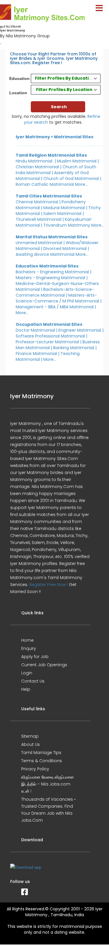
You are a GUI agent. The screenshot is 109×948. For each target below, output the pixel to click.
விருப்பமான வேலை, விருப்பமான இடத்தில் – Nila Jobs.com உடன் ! (47, 784)
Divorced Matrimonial (65, 248)
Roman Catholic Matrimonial (45, 184)
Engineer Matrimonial (79, 330)
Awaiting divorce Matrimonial (45, 254)
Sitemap (30, 736)
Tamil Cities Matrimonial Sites (49, 196)
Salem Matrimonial (62, 213)
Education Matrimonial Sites (47, 266)
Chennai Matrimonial (37, 202)
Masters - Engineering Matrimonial (50, 278)
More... (81, 184)
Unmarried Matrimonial (39, 243)
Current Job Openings (44, 665)
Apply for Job (35, 657)
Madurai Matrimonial (64, 208)
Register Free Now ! (48, 584)
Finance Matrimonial (36, 353)
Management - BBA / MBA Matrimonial (55, 307)
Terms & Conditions (41, 761)
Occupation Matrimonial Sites (49, 324)
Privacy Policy (35, 769)
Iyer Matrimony (33, 137)
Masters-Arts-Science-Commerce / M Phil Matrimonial (57, 298)
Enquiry (28, 648)
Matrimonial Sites (73, 137)
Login (26, 673)
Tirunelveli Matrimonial (38, 219)
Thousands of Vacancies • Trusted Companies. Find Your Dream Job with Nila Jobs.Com (48, 809)
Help (25, 689)
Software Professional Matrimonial (50, 336)
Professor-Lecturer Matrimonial (47, 342)
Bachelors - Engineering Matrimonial (52, 272)
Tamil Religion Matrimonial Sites (51, 155)
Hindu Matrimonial (34, 161)
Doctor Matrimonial (35, 330)
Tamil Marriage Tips (41, 752)
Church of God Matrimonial (71, 178)
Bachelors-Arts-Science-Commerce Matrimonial (55, 292)
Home (27, 640)
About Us (30, 744)
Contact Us (32, 681)
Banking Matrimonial (73, 348)
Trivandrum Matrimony (66, 225)
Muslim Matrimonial (77, 161)
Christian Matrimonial (37, 167)
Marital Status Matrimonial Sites (51, 237)
